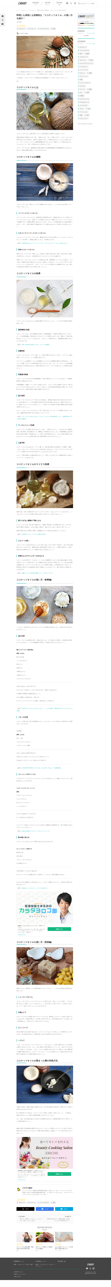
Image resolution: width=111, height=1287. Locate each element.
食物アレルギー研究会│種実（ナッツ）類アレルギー (37, 573)
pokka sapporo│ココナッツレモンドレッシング (35, 831)
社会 (89, 108)
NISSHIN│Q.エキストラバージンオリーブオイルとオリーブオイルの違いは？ (44, 243)
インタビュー (84, 66)
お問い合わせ (17, 1276)
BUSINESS (19, 1261)
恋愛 (90, 73)
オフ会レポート (84, 102)
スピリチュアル (84, 99)
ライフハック (84, 76)
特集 (81, 79)
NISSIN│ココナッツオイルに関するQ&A (33, 534)
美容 (54, 28)
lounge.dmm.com (21, 934)
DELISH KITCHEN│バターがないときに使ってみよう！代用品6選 (41, 768)
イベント (82, 89)
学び (81, 53)
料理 (87, 92)
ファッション (84, 112)
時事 (15, 1264)
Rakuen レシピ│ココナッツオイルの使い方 (34, 888)
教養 (37, 1264)
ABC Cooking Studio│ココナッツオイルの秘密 (35, 344)
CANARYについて (18, 1272)
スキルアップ (84, 57)
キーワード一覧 (91, 43)
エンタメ (38, 1266)
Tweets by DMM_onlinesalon (85, 123)
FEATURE (62, 1261)
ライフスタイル (21, 25)
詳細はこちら (59, 929)
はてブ (66, 1209)
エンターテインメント (86, 63)
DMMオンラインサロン (20, 1274)
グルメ (82, 108)
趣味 (90, 89)
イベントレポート (85, 82)
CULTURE (41, 1261)
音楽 (81, 115)
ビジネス (82, 86)
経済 (31, 1264)
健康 (87, 53)
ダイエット (32, 28)
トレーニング (84, 70)
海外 (87, 115)
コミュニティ (84, 118)
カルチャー (22, 28)
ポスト (27, 1209)
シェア (46, 1209)
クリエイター (84, 105)
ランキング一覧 (91, 33)
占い (81, 92)
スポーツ (82, 73)
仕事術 (82, 95)
